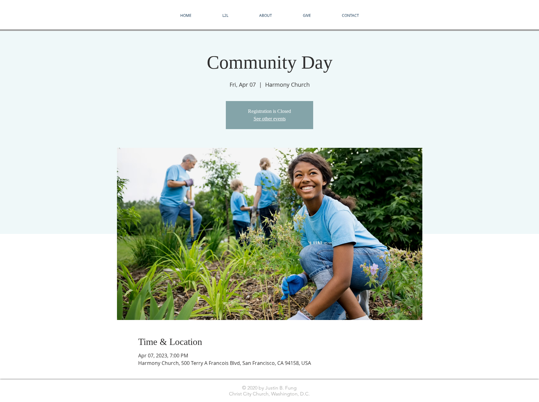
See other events (270, 118)
